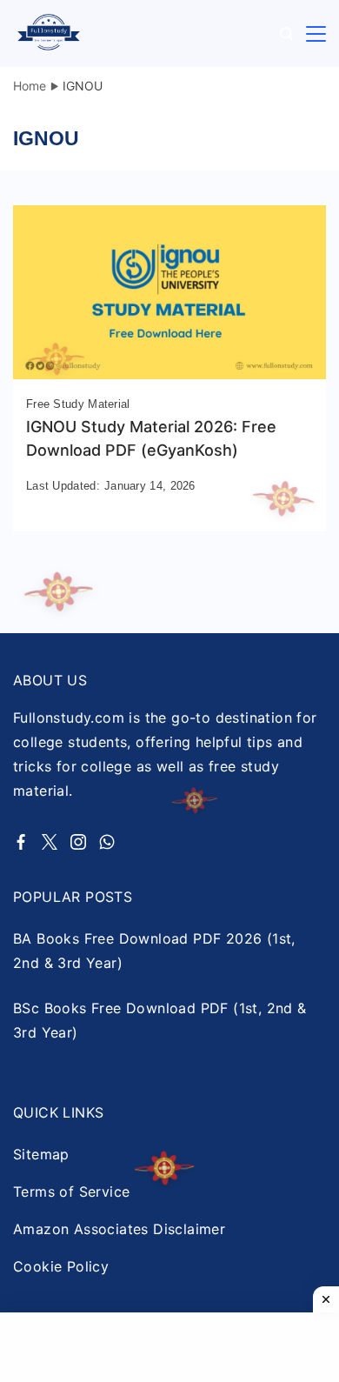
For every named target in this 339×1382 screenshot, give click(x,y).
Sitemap (41, 1154)
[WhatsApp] (107, 842)
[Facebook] (21, 842)
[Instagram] (78, 842)
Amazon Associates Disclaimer (119, 1229)
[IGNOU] (169, 374)
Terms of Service (71, 1191)
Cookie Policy (61, 1266)
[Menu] (316, 33)
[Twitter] (49, 842)
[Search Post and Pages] (286, 33)
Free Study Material (78, 404)
